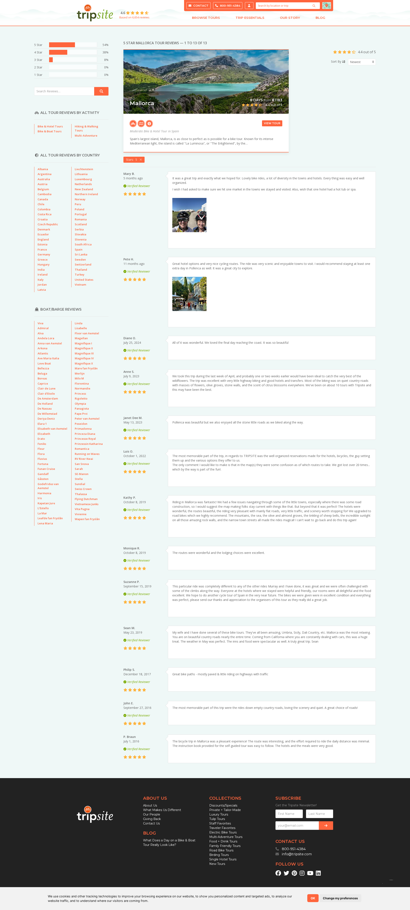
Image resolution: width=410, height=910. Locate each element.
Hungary (44, 264)
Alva (41, 333)
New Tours (217, 864)
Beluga (42, 373)
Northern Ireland (86, 194)
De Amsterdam (48, 398)
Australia (44, 179)
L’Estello (43, 508)
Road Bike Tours (221, 850)
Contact (200, 5)
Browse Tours (206, 18)
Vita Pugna (82, 509)
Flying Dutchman (86, 499)
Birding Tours (219, 855)
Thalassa (81, 494)
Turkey (79, 274)
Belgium (43, 189)
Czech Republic (48, 224)
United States (84, 280)
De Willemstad (47, 414)
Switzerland (83, 264)
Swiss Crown (83, 489)
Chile (41, 204)
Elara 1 (42, 424)
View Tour (272, 123)
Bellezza (43, 368)
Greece (43, 259)
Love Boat (44, 363)
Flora (41, 454)
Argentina (44, 174)
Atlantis (43, 353)
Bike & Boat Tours (50, 131)
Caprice (43, 383)
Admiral (43, 328)
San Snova (82, 464)
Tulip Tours (217, 819)
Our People (151, 814)
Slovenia (80, 239)
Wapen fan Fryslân (87, 519)
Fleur (41, 449)
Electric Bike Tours (223, 832)
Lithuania (81, 174)
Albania (43, 169)
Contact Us (151, 823)
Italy (41, 280)
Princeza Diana (85, 434)
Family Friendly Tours (224, 846)
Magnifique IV (84, 358)
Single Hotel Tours (222, 859)
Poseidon (81, 424)
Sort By (336, 61)
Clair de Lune (47, 388)
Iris (40, 498)
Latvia (42, 290)
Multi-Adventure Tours (225, 837)
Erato (41, 439)
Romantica (82, 449)
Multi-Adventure (86, 135)
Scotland (81, 224)
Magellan (81, 338)
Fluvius (42, 459)
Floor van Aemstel (87, 333)
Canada (43, 199)
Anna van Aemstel (50, 343)
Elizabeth (44, 434)
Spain (78, 249)
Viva (40, 323)
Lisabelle (81, 328)
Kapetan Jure (46, 503)
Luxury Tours (218, 814)
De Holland (45, 404)
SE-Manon (81, 474)
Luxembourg (83, 179)
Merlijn (80, 373)
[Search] (314, 5)
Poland (79, 209)
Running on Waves (87, 454)
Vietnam (80, 284)
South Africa (83, 244)
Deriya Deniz (46, 418)
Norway (80, 199)
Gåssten (43, 479)
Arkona (42, 348)
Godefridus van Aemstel (48, 486)
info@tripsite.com (297, 854)
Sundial (80, 484)
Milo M (79, 378)
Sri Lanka (81, 254)
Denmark (44, 229)
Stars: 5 (132, 160)
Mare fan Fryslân (86, 368)
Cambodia (44, 194)
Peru (78, 204)
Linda (78, 323)
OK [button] (313, 898)
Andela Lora (46, 338)
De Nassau (45, 408)
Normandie (82, 388)
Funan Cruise (46, 469)
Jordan (42, 284)
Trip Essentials (250, 18)
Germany (44, 254)
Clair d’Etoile (46, 393)
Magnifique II (84, 348)
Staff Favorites (220, 823)
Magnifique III (84, 353)
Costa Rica (44, 214)
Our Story (290, 18)
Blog (320, 18)
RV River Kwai (84, 459)
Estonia (42, 244)
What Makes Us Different (162, 810)
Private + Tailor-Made (225, 810)
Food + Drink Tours (223, 841)
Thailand (81, 269)
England (43, 239)
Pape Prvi (81, 414)
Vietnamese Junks (86, 504)
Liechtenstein (84, 169)
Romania (81, 219)
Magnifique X (84, 363)
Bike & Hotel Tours (50, 126)
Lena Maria (45, 523)
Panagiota (82, 408)
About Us (150, 805)
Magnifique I (83, 343)
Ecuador (43, 234)
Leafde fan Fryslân (50, 518)
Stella (79, 479)
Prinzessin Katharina (89, 444)
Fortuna (43, 464)
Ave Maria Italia (48, 358)
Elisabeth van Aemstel (52, 429)
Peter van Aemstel (87, 418)
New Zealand (84, 189)
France (42, 249)
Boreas (42, 378)
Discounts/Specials (223, 805)
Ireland (43, 274)
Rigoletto (81, 398)
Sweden (80, 259)
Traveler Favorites (222, 828)
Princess (80, 393)
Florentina (82, 383)
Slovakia (80, 234)
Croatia (43, 219)
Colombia (44, 209)
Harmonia (44, 493)
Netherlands (83, 184)
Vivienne (80, 514)
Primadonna (83, 429)
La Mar (42, 513)
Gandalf (43, 474)
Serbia (79, 229)
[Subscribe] (326, 825)
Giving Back (152, 819)
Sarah (79, 469)
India (41, 269)
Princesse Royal (85, 439)
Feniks (42, 444)
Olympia (80, 404)
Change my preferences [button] (340, 898)
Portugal (81, 214)
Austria (42, 184)
